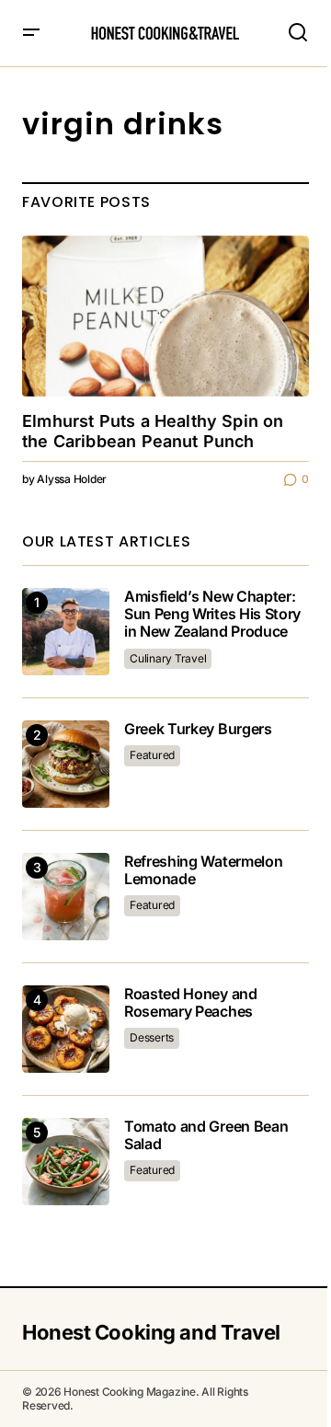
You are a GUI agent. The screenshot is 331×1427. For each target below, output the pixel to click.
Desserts (152, 1037)
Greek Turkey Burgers (198, 729)
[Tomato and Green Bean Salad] (65, 1161)
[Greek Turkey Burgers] (65, 764)
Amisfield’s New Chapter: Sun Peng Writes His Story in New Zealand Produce (212, 614)
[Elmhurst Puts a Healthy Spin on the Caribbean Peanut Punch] (165, 316)
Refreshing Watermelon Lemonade (203, 870)
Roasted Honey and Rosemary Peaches (190, 1002)
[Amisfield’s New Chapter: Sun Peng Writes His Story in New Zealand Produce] (65, 631)
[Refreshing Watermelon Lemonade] (65, 896)
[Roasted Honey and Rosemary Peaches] (65, 1029)
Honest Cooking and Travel (151, 1332)
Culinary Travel (168, 658)
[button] (31, 33)
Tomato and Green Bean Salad (206, 1135)
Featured (152, 755)
